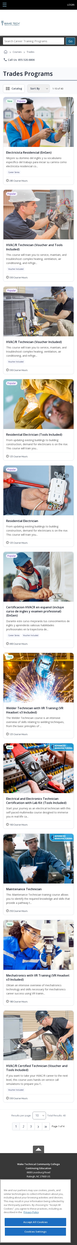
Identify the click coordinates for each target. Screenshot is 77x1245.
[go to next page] (38, 1126)
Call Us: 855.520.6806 (19, 60)
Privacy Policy (31, 1212)
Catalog (17, 88)
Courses (17, 52)
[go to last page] (46, 1126)
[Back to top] (38, 1167)
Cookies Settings (35, 1231)
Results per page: (21, 1115)
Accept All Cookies (35, 1222)
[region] (35, 1211)
